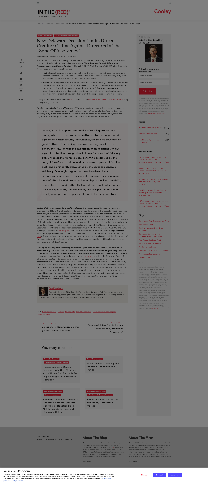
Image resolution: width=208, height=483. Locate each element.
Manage (144, 475)
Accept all (174, 475)
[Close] (204, 475)
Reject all (159, 475)
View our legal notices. (15, 480)
